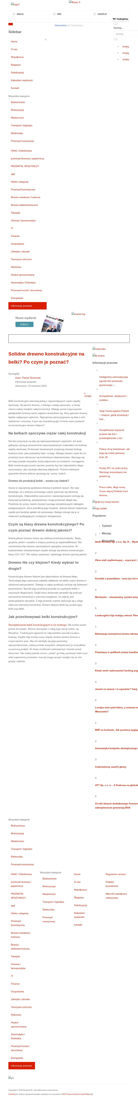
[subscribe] (99, 348)
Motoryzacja (17, 110)
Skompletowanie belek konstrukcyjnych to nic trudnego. (37, 625)
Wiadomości (17, 117)
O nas (14, 49)
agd (13, 174)
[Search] (116, 24)
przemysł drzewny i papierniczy (27, 158)
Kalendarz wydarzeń (22, 80)
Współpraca (17, 57)
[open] (42, 24)
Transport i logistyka (21, 125)
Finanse (15, 236)
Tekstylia (15, 212)
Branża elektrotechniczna (24, 205)
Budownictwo (18, 102)
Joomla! (11, 1094)
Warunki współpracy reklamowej (116, 895)
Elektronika (17, 133)
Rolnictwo (16, 267)
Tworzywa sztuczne (21, 259)
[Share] (116, 39)
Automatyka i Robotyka (23, 282)
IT (12, 228)
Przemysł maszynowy (22, 141)
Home (14, 41)
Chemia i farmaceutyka (23, 220)
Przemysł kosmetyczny (23, 189)
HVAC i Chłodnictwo (21, 150)
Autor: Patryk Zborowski (28, 377)
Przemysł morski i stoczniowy (26, 290)
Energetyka (17, 298)
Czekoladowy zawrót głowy (110, 766)
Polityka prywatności (112, 884)
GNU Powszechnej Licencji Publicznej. (77, 1094)
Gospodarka (17, 243)
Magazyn (16, 64)
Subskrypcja (17, 72)
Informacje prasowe (21, 305)
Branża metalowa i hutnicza (25, 197)
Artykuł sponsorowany (22, 274)
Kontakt (15, 88)
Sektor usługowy (19, 181)
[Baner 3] (74, 2)
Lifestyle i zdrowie (20, 251)
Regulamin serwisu (116, 874)
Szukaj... (118, 27)
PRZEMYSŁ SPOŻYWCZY (25, 166)
